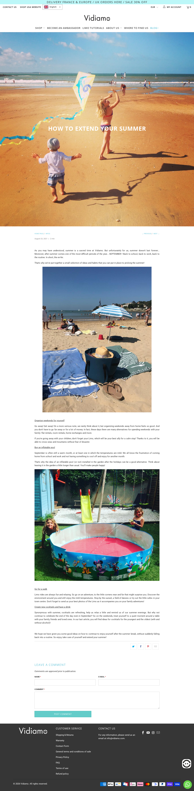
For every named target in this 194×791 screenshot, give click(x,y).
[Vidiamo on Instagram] (153, 733)
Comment (40, 689)
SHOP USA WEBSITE (30, 7)
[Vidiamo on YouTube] (148, 733)
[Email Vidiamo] (158, 733)
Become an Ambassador (64, 28)
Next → (156, 234)
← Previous (146, 234)
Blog (153, 28)
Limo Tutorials (93, 28)
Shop (39, 28)
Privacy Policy (62, 757)
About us (113, 28)
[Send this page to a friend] (156, 646)
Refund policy (62, 774)
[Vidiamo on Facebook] (143, 733)
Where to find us (136, 28)
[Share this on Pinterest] (148, 646)
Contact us (10, 7)
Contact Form (62, 746)
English (53, 7)
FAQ (58, 762)
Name (38, 677)
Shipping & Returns (65, 735)
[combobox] (52, 7)
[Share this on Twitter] (133, 646)
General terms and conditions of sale (73, 751)
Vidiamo (25, 783)
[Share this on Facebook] (141, 646)
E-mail (102, 677)
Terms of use (62, 768)
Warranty (60, 740)
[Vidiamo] (97, 17)
